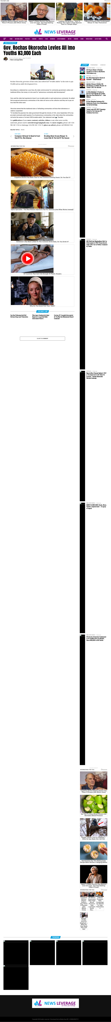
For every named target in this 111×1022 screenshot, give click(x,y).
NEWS (22, 129)
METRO (69, 39)
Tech (46, 39)
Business (52, 39)
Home (11, 39)
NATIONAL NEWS (19, 39)
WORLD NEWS (89, 39)
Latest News (98, 39)
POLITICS (27, 39)
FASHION (34, 39)
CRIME (82, 39)
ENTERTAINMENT (61, 39)
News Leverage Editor (16, 59)
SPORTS (41, 39)
